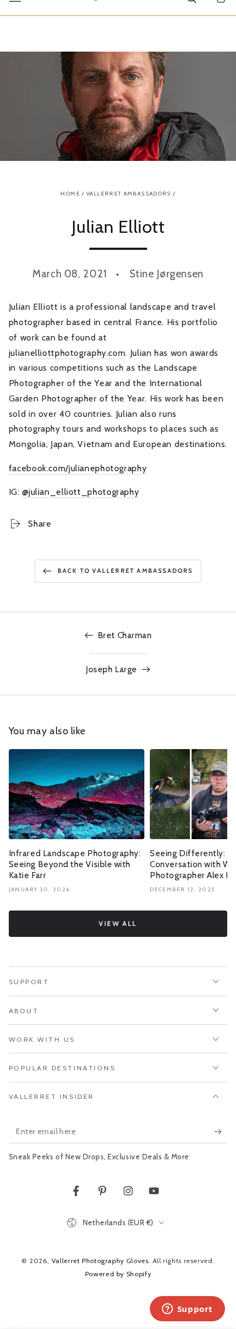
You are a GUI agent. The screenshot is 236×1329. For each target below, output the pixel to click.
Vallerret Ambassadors (128, 193)
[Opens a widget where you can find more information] (187, 1310)
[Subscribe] (220, 1131)
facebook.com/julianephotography (78, 468)
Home (70, 193)
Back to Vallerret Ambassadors (125, 570)
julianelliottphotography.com (67, 353)
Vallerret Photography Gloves (100, 1261)
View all (118, 923)
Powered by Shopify (118, 1274)
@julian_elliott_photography (80, 492)
